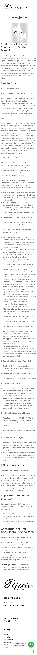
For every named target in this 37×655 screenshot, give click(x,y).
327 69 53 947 (12, 621)
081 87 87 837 (15, 618)
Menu (27, 8)
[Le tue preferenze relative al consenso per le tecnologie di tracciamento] (33, 651)
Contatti (6, 647)
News (5, 645)
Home (5, 634)
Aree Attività (8, 642)
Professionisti (8, 639)
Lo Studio (6, 637)
